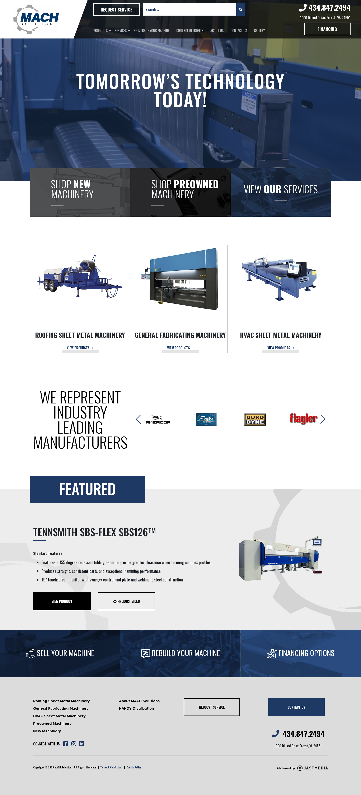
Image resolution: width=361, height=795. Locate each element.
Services (121, 30)
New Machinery (47, 731)
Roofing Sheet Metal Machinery (61, 701)
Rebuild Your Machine (185, 652)
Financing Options (305, 652)
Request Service (116, 9)
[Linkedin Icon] (81, 744)
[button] (323, 419)
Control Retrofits (189, 30)
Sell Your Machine (64, 652)
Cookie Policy (133, 767)
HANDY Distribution (136, 709)
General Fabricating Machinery (61, 709)
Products (100, 30)
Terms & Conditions (111, 767)
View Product (62, 601)
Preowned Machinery (52, 724)
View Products (78, 347)
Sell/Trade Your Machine (151, 30)
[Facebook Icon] (65, 744)
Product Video (128, 601)
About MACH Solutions (139, 701)
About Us (217, 30)
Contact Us (239, 30)
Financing (327, 29)
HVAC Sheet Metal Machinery (59, 716)
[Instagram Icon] (73, 744)
